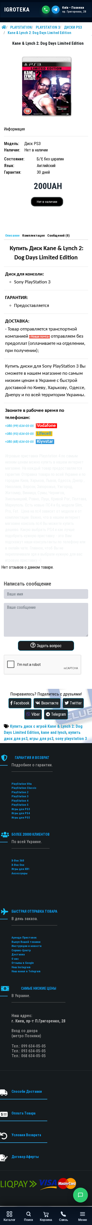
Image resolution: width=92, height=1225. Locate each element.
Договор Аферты (25, 1157)
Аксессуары (19, 873)
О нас (15, 959)
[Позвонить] (46, 10)
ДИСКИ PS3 (73, 27)
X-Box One (18, 865)
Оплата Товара (24, 1113)
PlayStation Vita (22, 784)
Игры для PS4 (21, 813)
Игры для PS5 (21, 817)
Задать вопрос (49, 645)
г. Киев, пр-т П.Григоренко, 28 (38, 1021)
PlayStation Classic (24, 788)
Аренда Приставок (24, 937)
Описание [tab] (12, 235)
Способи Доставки (27, 1091)
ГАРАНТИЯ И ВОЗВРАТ (32, 758)
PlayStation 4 (20, 800)
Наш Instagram (21, 967)
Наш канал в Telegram (26, 971)
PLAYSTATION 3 (48, 27)
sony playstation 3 (71, 738)
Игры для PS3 (21, 809)
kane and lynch (53, 732)
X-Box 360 (18, 860)
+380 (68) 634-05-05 (19, 442)
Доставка (18, 954)
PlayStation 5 (20, 805)
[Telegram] (56, 10)
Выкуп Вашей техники (26, 942)
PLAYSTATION (21, 27)
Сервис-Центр (21, 950)
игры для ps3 (41, 738)
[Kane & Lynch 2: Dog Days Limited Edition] (46, 86)
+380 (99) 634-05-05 (19, 426)
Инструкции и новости (26, 946)
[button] (80, 1195)
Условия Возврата (26, 1135)
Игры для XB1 (21, 869)
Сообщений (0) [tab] (58, 235)
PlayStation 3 (20, 796)
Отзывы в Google (23, 963)
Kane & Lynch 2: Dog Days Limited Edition (39, 33)
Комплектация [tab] (33, 235)
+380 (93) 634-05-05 (19, 434)
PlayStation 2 (20, 792)
